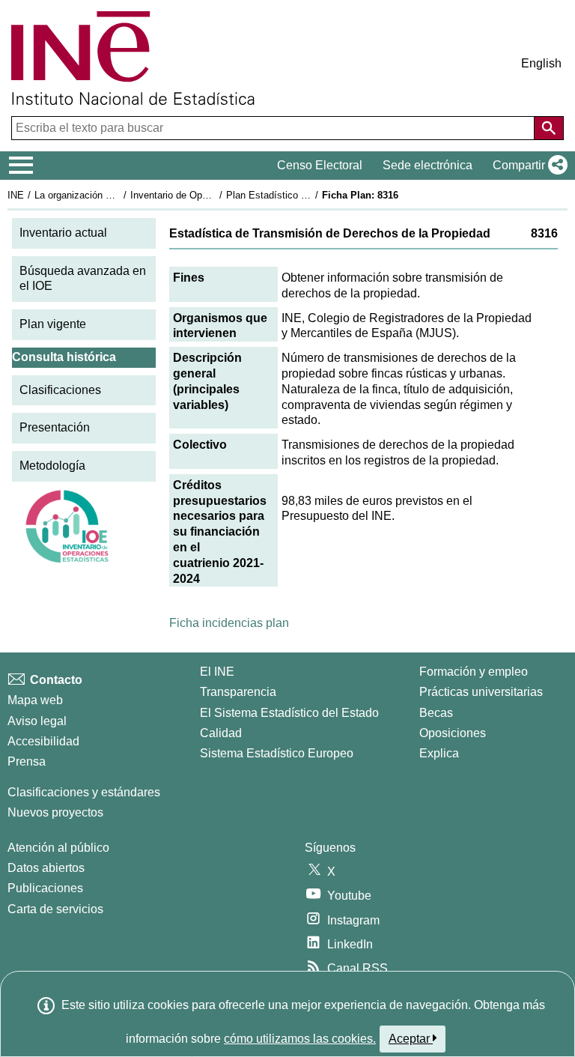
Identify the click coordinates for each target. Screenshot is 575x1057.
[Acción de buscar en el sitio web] (549, 128)
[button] (527, 165)
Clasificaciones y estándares (83, 792)
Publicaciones (45, 888)
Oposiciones (452, 733)
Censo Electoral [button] (319, 165)
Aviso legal (37, 721)
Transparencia (238, 691)
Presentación (54, 427)
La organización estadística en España (118, 195)
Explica (439, 753)
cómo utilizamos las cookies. (300, 1038)
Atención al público (58, 847)
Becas (436, 712)
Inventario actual (63, 232)
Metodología (52, 465)
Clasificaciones (60, 390)
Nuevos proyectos (55, 812)
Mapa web (35, 700)
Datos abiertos (46, 867)
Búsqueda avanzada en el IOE (82, 278)
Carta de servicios (55, 909)
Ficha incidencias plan (229, 623)
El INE (217, 671)
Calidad (221, 733)
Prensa (26, 761)
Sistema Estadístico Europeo (276, 753)
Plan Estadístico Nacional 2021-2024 (306, 195)
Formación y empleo (473, 671)
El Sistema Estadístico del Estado (289, 712)
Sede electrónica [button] (427, 165)
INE (15, 195)
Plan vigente (52, 324)
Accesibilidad (43, 741)
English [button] (541, 63)
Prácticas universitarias (481, 691)
